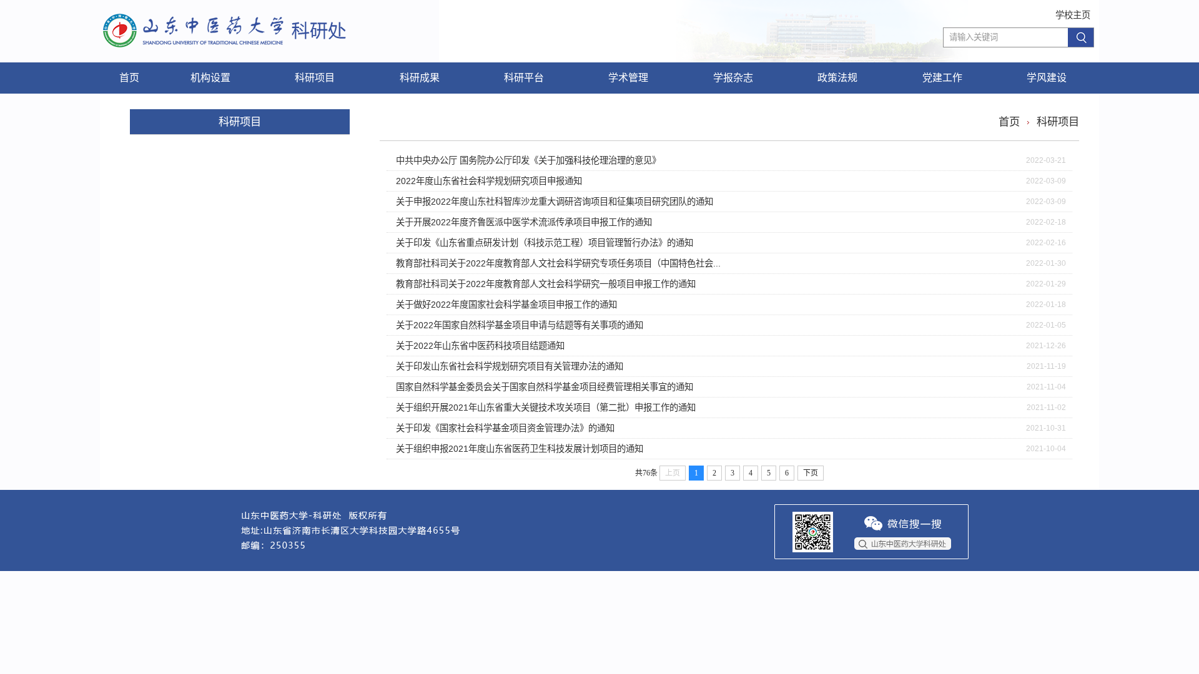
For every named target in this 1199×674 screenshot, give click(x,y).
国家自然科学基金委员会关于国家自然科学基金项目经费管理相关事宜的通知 (544, 387)
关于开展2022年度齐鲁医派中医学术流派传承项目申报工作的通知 (524, 222)
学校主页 (1072, 15)
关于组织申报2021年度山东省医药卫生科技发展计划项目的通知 (519, 449)
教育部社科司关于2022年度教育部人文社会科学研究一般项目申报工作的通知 (546, 284)
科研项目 (1058, 121)
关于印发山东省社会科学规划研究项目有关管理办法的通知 (509, 366)
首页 (1009, 121)
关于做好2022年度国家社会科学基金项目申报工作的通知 (506, 305)
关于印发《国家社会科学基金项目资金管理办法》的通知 (505, 428)
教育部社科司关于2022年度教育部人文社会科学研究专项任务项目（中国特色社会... (558, 263)
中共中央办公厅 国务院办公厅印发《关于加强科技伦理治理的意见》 (528, 160)
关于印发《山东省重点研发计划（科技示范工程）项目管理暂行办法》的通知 (544, 243)
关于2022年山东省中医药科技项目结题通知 (480, 346)
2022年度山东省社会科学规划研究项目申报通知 (489, 181)
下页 (810, 473)
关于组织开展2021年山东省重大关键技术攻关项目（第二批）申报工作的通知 (546, 408)
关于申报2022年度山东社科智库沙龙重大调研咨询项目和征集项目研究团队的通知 (554, 202)
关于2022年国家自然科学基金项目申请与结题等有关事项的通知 (519, 325)
